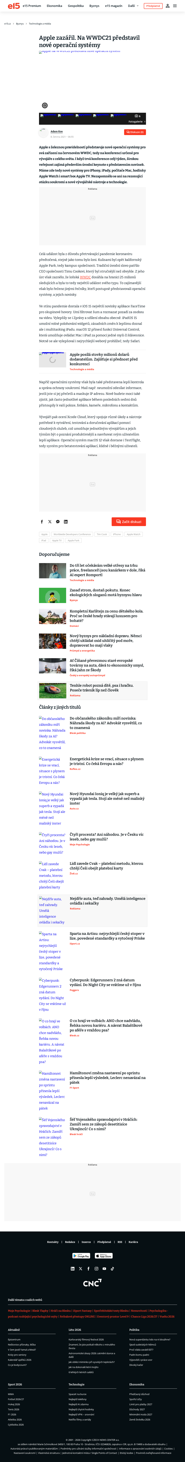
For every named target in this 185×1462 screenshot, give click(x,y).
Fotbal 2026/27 (16, 1399)
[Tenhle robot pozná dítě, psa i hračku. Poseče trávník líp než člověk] (52, 690)
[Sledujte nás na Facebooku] (88, 1269)
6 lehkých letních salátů (81, 1372)
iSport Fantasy (82, 1310)
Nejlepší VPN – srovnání (81, 1414)
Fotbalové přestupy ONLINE (77, 1316)
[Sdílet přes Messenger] (58, 522)
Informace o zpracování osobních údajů (140, 1448)
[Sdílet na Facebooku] (42, 522)
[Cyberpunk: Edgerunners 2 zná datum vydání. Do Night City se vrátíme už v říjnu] (52, 995)
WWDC (85, 277)
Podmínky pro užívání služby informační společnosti (88, 1448)
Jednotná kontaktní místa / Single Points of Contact (89, 1453)
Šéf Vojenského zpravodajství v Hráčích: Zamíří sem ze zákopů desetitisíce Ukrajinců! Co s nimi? (103, 1124)
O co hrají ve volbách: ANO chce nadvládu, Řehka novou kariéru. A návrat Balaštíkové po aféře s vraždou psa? (106, 1025)
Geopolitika (76, 6)
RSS (120, 1242)
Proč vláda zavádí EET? (141, 1349)
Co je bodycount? (17, 1365)
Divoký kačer (136, 1365)
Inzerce (86, 1242)
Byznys (94, 6)
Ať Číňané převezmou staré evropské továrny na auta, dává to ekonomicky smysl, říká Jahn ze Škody (107, 665)
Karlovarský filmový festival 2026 (86, 1339)
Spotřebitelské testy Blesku (111, 1310)
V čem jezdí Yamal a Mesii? (22, 1349)
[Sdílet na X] (50, 522)
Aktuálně (14, 1329)
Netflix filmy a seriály (80, 1419)
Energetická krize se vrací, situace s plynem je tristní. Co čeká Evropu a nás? (107, 761)
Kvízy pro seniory (17, 1354)
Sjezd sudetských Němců (142, 1344)
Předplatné (104, 1242)
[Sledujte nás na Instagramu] (96, 1269)
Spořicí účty (135, 1399)
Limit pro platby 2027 (140, 1404)
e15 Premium (32, 6)
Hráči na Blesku (61, 1310)
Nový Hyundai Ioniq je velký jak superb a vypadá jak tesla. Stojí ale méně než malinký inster (107, 798)
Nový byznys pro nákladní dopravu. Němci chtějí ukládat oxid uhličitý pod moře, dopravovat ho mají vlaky (106, 640)
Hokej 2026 (14, 1404)
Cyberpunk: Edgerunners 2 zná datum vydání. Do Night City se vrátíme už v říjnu (105, 982)
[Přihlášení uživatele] (167, 5)
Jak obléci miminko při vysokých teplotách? (92, 1362)
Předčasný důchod (139, 1394)
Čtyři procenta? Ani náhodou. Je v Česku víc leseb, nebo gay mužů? (107, 836)
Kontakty (53, 1242)
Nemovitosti (139, 1310)
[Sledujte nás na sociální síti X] (80, 1269)
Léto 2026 (75, 1329)
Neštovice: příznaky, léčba (22, 1344)
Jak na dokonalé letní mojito (83, 1367)
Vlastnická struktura (49, 1453)
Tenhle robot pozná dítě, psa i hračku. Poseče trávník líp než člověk (102, 687)
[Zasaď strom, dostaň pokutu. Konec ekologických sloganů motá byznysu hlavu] (52, 595)
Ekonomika (54, 6)
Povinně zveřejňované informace (153, 1453)
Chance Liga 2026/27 (144, 1316)
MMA (11, 1394)
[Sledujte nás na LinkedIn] (73, 1269)
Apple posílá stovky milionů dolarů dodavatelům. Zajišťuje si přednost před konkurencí (104, 359)
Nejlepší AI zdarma (79, 1404)
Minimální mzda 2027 (140, 1414)
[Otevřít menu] (174, 5)
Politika (134, 1329)
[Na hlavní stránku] (14, 5)
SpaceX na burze (77, 1394)
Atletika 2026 (15, 1419)
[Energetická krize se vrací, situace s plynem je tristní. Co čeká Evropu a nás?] (52, 771)
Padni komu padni (139, 1354)
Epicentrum (14, 1339)
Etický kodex (126, 1453)
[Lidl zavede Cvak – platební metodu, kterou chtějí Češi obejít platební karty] (52, 875)
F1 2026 (12, 1414)
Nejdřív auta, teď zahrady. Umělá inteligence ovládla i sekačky (107, 900)
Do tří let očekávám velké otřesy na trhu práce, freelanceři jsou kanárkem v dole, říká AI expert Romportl (107, 570)
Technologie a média (40, 23)
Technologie (76, 1384)
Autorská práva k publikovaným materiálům (34, 1448)
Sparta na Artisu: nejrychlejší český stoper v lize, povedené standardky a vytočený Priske (107, 935)
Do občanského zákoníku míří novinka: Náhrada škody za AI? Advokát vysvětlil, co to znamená (106, 723)
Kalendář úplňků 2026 (19, 1359)
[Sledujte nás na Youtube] (104, 1269)
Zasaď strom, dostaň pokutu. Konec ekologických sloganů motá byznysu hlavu (106, 592)
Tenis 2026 (13, 1409)
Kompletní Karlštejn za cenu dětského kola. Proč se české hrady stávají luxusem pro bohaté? (106, 616)
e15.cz (7, 23)
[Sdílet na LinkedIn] (66, 522)
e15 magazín (113, 6)
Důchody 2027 (137, 1409)
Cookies (168, 1448)
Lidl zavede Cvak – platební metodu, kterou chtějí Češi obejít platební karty (106, 865)
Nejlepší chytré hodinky (81, 1409)
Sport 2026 (15, 1384)
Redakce (70, 1242)
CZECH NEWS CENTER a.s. (105, 1439)
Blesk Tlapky (40, 1310)
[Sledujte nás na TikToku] (112, 1269)
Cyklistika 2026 (16, 1424)
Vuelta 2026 (167, 1316)
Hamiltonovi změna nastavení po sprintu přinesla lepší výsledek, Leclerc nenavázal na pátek (108, 1078)
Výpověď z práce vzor (140, 1359)
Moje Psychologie (19, 1310)
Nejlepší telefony (78, 1399)
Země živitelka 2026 (139, 1419)
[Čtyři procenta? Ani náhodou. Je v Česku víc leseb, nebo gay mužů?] (52, 843)
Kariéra (133, 1242)
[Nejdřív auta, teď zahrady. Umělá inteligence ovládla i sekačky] (52, 910)
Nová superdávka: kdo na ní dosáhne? (149, 1339)
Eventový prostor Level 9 (113, 1316)
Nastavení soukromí (24, 1453)
